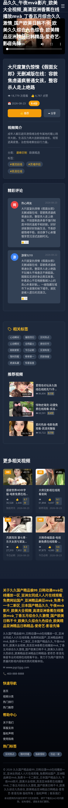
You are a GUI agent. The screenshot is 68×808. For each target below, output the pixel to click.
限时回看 (14, 356)
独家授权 (40, 754)
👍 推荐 (24, 113)
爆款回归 (29, 337)
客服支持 (8, 728)
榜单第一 (29, 356)
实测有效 (44, 350)
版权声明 (8, 733)
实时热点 (44, 337)
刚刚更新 (14, 350)
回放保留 (44, 356)
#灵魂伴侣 (34, 164)
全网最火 (29, 343)
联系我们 (55, 793)
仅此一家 (55, 754)
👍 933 (25, 242)
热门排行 (8, 702)
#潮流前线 (16, 164)
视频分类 (8, 696)
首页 (5, 691)
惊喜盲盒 (29, 363)
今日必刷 (29, 350)
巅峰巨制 (21, 152)
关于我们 (8, 722)
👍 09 (24, 298)
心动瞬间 (14, 337)
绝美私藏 (14, 363)
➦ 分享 (52, 113)
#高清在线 (16, 171)
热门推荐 (8, 707)
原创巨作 (44, 343)
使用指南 (8, 739)
